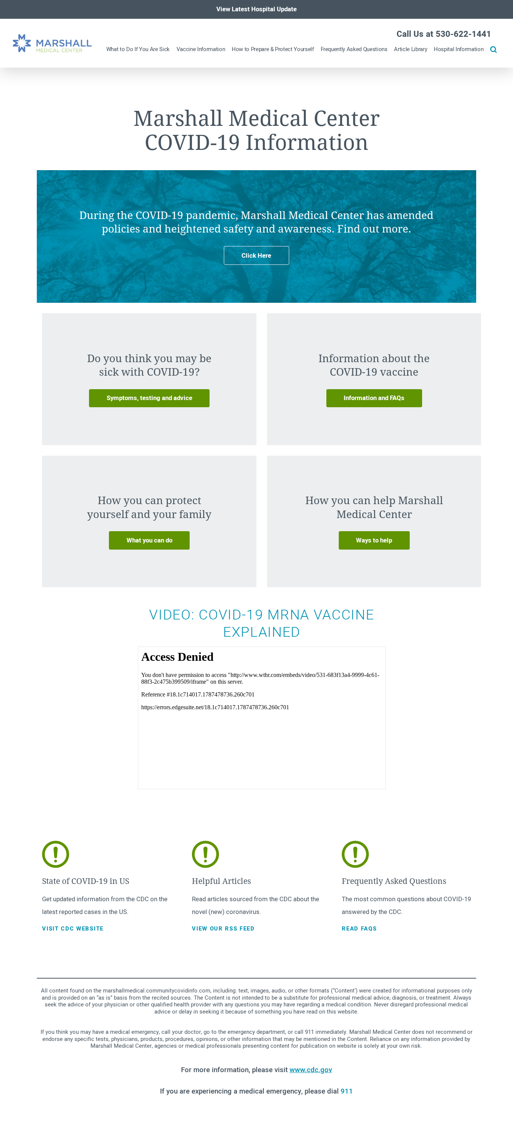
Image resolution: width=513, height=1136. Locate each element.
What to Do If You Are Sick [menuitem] (138, 49)
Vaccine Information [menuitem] (201, 49)
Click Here (256, 255)
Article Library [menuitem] (410, 49)
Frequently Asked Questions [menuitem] (354, 49)
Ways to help (374, 540)
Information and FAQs (374, 398)
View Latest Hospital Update (256, 9)
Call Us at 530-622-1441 (444, 34)
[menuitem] (493, 49)
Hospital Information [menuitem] (458, 49)
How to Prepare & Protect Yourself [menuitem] (273, 49)
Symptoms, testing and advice (149, 398)
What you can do (149, 540)
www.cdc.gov (311, 1070)
